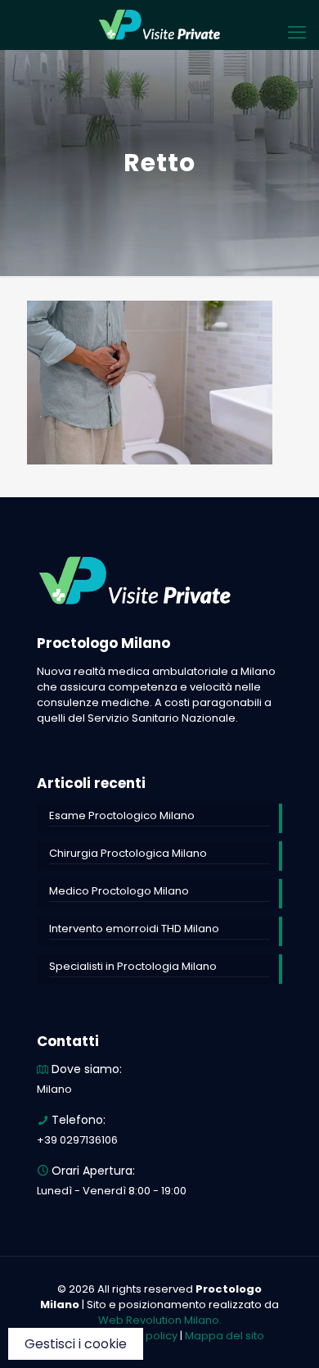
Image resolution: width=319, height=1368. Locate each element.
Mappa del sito (224, 1335)
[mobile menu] (297, 33)
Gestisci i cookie (76, 1343)
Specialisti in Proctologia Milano (133, 966)
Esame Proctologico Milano (122, 815)
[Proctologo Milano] (159, 24)
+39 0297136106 (77, 1140)
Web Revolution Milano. (160, 1320)
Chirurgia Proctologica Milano (128, 853)
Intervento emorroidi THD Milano (134, 928)
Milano (54, 1089)
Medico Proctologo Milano (119, 891)
